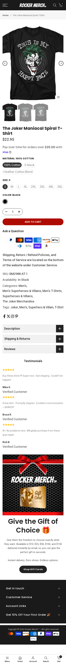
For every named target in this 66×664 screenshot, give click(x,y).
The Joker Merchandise (18, 301)
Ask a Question (13, 231)
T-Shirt (59, 307)
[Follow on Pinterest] (16, 316)
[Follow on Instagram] (12, 316)
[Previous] (5, 63)
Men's (23, 286)
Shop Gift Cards (33, 569)
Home (5, 15)
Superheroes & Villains (18, 296)
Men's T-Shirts (52, 291)
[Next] (61, 63)
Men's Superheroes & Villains (22, 291)
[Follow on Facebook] (4, 316)
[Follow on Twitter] (8, 316)
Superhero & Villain (40, 307)
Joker (14, 307)
